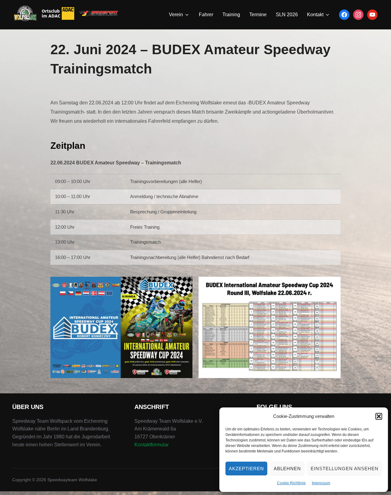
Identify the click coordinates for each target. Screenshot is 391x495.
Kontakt (315, 14)
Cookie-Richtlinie (291, 483)
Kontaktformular (151, 444)
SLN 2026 (287, 14)
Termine (258, 14)
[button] (379, 416)
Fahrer (206, 14)
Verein (176, 14)
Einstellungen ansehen (344, 468)
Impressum (321, 483)
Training (231, 14)
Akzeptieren (246, 468)
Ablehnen (287, 468)
